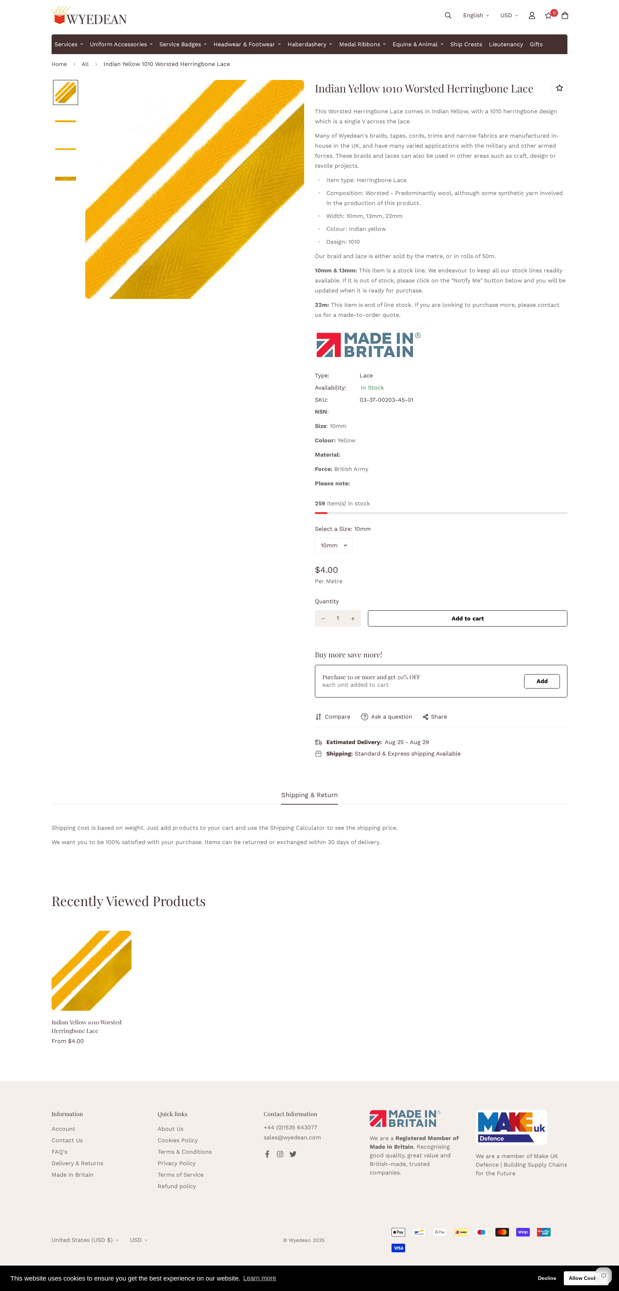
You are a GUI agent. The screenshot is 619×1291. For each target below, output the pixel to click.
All (85, 64)
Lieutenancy (506, 44)
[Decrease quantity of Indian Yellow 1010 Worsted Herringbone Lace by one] (323, 618)
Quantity (327, 601)
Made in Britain (72, 1174)
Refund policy (177, 1186)
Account (63, 1128)
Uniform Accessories (118, 44)
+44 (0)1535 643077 (290, 1127)
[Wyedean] (89, 15)
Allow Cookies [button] (586, 1278)
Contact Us (67, 1140)
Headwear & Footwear (244, 44)
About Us (170, 1128)
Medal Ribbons (359, 44)
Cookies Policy (178, 1140)
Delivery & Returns (77, 1163)
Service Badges (180, 44)
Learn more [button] (259, 1278)
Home (59, 64)
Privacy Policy (177, 1163)
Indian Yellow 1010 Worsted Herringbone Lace (86, 1026)
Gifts (536, 44)
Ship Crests (466, 44)
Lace (366, 375)
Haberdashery (307, 44)
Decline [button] (547, 1278)
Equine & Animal (415, 44)
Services (65, 44)
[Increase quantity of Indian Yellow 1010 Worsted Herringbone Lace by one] (352, 618)
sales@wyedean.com (292, 1137)
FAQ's (59, 1151)
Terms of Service (180, 1174)
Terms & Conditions (185, 1151)
